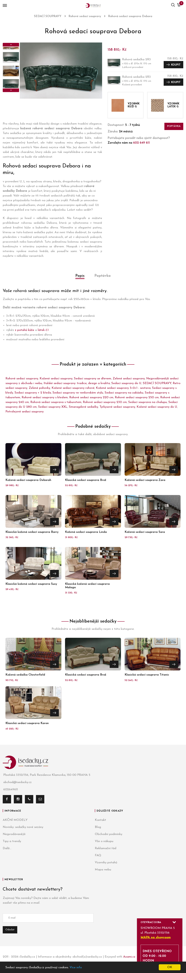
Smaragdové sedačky (83, 406)
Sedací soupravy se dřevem (92, 378)
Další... (7, 848)
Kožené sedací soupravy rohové (73, 388)
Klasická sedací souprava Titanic (147, 674)
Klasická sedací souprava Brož (85, 480)
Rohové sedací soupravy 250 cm (137, 397)
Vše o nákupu (104, 841)
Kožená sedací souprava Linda (86, 532)
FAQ (98, 855)
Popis (79, 276)
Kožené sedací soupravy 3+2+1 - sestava (123, 388)
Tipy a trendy (12, 841)
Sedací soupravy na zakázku (124, 392)
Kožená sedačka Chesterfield (25, 674)
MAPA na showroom (156, 937)
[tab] (80, 279)
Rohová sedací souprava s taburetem (55, 402)
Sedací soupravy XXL (52, 406)
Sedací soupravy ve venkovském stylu (77, 392)
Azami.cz (129, 956)
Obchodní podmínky (108, 834)
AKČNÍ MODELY (15, 820)
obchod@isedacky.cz (17, 782)
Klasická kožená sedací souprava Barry (31, 532)
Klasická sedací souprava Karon (27, 723)
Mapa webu (103, 869)
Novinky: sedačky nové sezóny (23, 827)
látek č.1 (43, 330)
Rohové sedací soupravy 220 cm (91, 397)
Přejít (54, 469)
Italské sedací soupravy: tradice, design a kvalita (77, 383)
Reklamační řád (105, 848)
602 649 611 (141, 142)
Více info (76, 967)
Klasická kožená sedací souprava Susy (31, 584)
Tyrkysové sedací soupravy (117, 406)
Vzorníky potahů (106, 862)
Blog (98, 827)
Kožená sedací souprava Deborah (28, 480)
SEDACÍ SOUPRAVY (157, 383)
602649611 (10, 789)
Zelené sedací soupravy (129, 378)
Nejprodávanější (14, 834)
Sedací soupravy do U (126, 383)
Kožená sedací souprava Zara (145, 480)
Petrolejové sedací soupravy (24, 411)
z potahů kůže (24, 330)
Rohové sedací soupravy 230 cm (105, 402)
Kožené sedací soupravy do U (157, 406)
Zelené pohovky (39, 388)
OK (169, 967)
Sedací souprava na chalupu (147, 402)
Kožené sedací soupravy (56, 378)
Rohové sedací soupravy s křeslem (45, 397)
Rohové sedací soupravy (21, 378)
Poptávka (174, 126)
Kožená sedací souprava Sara (145, 532)
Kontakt (100, 820)
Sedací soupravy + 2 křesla (33, 392)
